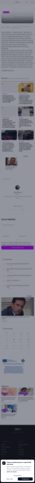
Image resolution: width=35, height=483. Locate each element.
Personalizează (17, 475)
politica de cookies (12, 471)
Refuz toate (10, 479)
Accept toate (25, 479)
